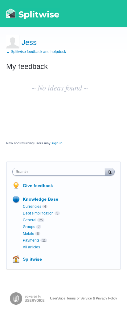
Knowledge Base (40, 199)
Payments (31, 240)
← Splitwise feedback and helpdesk (36, 52)
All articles (31, 247)
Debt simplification (38, 213)
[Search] (110, 171)
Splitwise (32, 259)
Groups (29, 227)
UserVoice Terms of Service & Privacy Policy (83, 298)
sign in (57, 143)
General (29, 220)
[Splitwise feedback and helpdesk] (33, 13)
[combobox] (60, 172)
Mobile (28, 233)
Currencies (32, 206)
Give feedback (38, 185)
